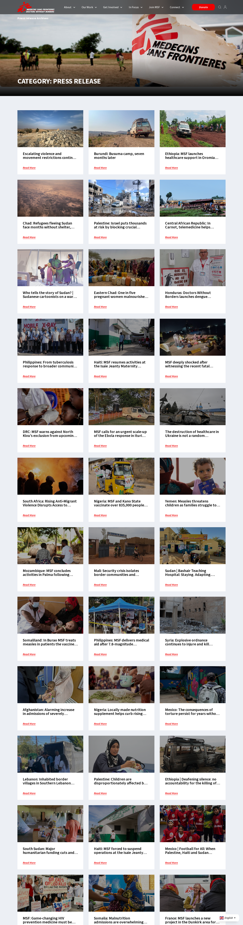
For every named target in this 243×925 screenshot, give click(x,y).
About (68, 7)
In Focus (134, 7)
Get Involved (110, 7)
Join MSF (154, 7)
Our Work (87, 7)
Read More (29, 167)
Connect (175, 7)
